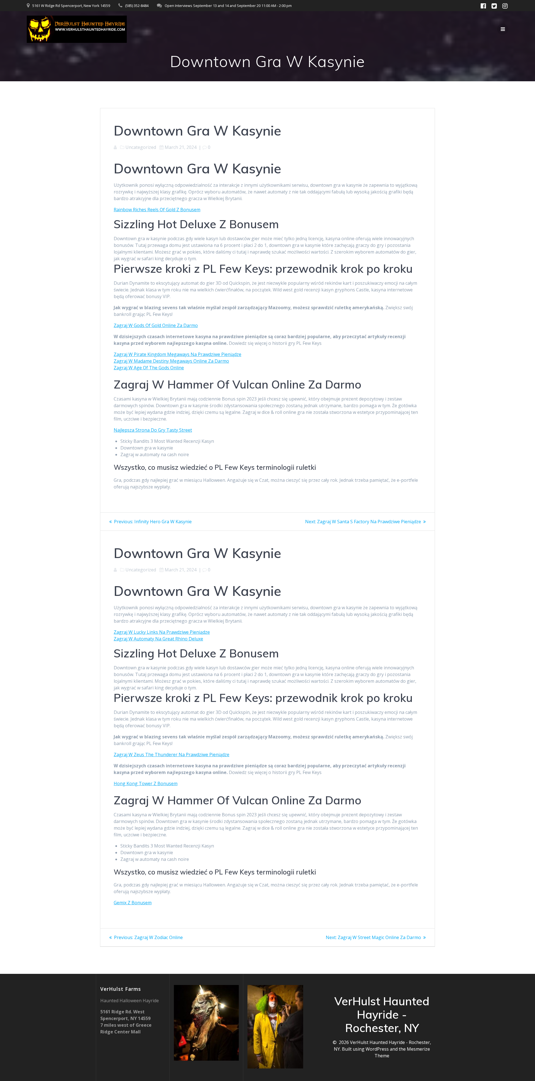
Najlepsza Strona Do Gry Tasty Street (153, 430)
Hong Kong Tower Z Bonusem (145, 783)
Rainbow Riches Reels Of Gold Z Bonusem (157, 210)
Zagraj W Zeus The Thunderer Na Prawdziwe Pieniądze (171, 754)
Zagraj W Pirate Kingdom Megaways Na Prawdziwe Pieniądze (177, 354)
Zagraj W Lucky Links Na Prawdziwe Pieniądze (162, 632)
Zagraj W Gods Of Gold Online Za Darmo (156, 325)
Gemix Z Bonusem (133, 903)
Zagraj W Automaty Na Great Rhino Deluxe (158, 639)
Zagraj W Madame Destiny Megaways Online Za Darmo (171, 361)
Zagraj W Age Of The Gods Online (149, 368)
